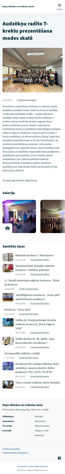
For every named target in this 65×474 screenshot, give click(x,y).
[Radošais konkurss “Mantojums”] (38, 257)
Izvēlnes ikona (59, 5)
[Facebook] (59, 458)
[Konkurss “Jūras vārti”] (33, 312)
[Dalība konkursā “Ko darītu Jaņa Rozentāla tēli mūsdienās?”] (38, 343)
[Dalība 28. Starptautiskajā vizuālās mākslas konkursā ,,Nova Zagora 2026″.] (38, 326)
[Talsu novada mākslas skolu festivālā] (38, 385)
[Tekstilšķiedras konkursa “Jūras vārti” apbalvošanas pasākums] (38, 299)
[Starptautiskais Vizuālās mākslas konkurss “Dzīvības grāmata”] (38, 270)
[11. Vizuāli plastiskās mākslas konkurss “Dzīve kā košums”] (33, 284)
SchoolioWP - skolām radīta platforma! (32, 466)
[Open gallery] (7, 228)
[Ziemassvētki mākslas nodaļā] (33, 355)
